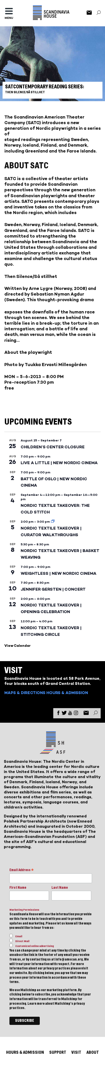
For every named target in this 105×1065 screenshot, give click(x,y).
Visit (76, 1052)
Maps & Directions (24, 692)
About (92, 1052)
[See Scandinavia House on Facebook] (58, 714)
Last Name (59, 888)
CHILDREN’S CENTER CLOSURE (53, 446)
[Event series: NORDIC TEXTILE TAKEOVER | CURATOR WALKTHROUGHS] (53, 521)
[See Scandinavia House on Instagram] (75, 714)
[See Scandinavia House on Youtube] (70, 714)
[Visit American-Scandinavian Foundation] (52, 751)
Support (57, 1052)
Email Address (21, 870)
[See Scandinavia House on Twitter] (64, 714)
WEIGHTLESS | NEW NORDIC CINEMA (58, 573)
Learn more (36, 1003)
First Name (17, 888)
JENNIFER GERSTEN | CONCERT (53, 589)
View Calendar (17, 645)
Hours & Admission (67, 692)
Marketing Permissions (24, 909)
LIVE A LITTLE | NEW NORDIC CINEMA (59, 462)
